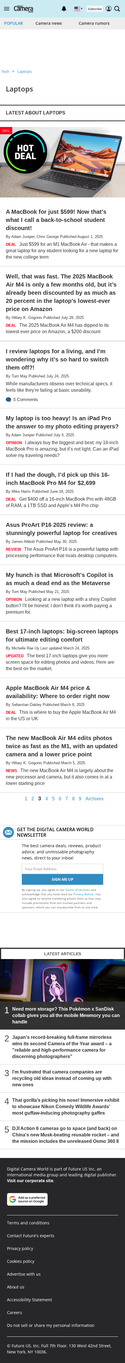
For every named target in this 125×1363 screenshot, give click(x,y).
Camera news (48, 23)
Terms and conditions (28, 1223)
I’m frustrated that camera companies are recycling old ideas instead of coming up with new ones (62, 1078)
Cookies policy (20, 1261)
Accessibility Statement (29, 1299)
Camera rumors (94, 23)
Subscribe (95, 9)
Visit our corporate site (30, 1180)
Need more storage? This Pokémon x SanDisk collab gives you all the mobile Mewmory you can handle (66, 1015)
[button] (6, 8)
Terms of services (78, 890)
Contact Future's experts (30, 1235)
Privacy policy (20, 1248)
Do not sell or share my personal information (50, 1325)
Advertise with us (24, 1274)
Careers (14, 1312)
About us (15, 1287)
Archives (94, 799)
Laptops (24, 71)
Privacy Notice (84, 894)
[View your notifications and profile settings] (64, 9)
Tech (5, 71)
